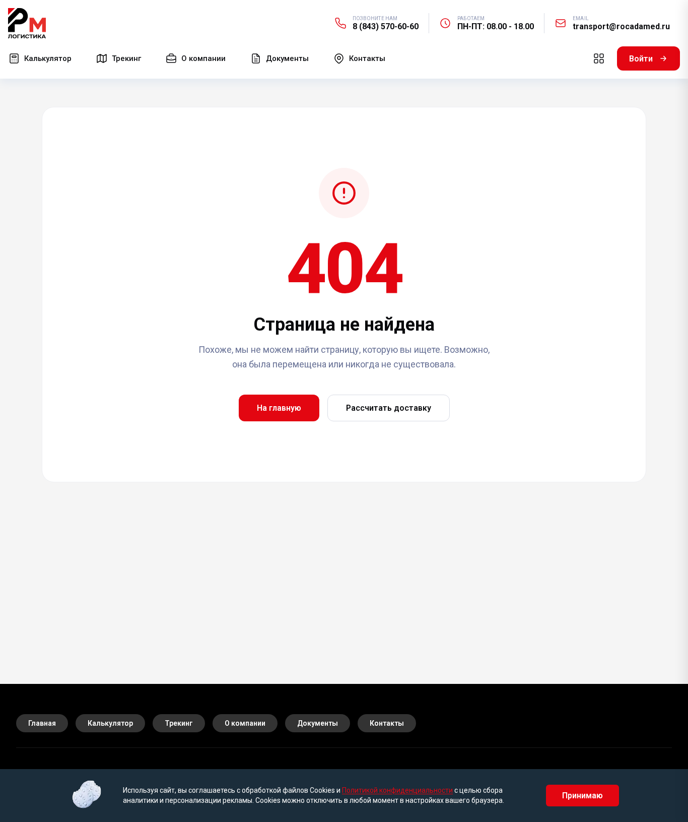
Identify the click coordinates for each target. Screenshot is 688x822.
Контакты (387, 723)
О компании (245, 723)
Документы (317, 723)
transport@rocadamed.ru (621, 26)
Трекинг (179, 723)
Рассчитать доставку (388, 408)
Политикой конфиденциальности (397, 790)
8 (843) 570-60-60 (386, 26)
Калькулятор (110, 723)
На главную (279, 408)
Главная (42, 723)
